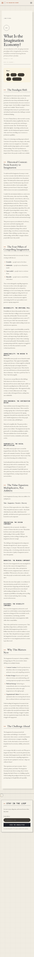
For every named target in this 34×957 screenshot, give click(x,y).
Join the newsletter (17, 825)
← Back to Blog (7, 18)
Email (8, 79)
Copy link (17, 79)
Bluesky (13, 75)
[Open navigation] (31, 3)
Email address (7, 816)
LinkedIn (21, 75)
